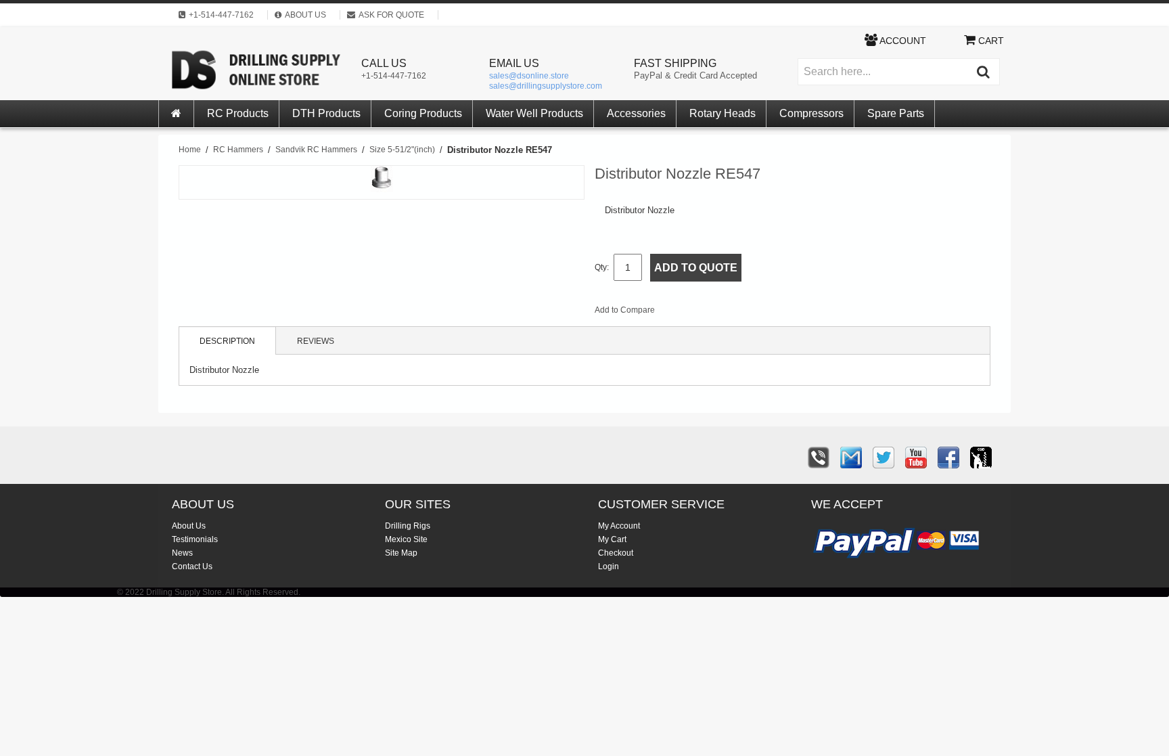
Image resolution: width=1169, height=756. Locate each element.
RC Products (238, 113)
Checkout (615, 553)
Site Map (401, 553)
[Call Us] (818, 457)
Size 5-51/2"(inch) (402, 149)
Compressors (811, 113)
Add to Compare (625, 310)
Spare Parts (895, 113)
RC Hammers (238, 149)
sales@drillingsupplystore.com (545, 86)
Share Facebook (710, 312)
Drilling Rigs (407, 526)
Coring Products (423, 113)
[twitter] (883, 457)
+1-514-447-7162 (393, 76)
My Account (619, 526)
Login (608, 566)
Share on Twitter (737, 312)
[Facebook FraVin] (948, 457)
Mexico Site (406, 539)
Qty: (602, 267)
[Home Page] (176, 113)
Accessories (636, 113)
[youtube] (916, 457)
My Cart (612, 539)
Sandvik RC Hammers (316, 149)
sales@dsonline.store (529, 76)
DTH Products (326, 113)
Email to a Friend (683, 312)
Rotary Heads (722, 113)
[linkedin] (981, 457)
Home (190, 149)
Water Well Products (534, 113)
